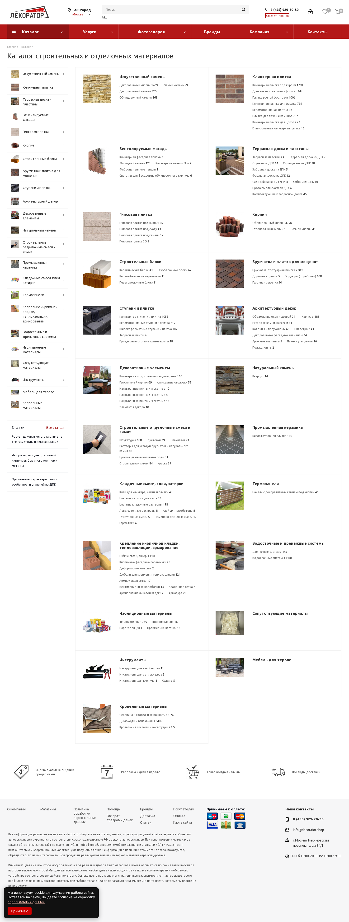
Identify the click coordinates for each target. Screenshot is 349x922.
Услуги (89, 31)
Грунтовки (156, 440)
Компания (259, 31)
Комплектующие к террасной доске (279, 194)
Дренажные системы (269, 551)
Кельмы (169, 680)
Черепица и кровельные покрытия (146, 714)
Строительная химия (136, 463)
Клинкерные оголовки (174, 382)
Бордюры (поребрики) (303, 276)
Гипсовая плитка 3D (134, 241)
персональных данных (26, 902)
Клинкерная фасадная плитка (141, 157)
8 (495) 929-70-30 (284, 10)
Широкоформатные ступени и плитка (148, 329)
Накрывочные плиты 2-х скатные (144, 400)
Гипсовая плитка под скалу (140, 229)
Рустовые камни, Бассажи (272, 322)
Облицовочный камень (138, 97)
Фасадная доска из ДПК (271, 175)
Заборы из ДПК (305, 181)
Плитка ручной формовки (273, 97)
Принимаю (19, 911)
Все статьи (55, 428)
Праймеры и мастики (163, 627)
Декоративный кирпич (138, 85)
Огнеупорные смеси (134, 516)
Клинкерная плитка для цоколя (276, 122)
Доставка (147, 816)
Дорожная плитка (266, 276)
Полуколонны (263, 347)
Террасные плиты (132, 335)
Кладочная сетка (182, 586)
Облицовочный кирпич (272, 222)
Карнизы (310, 316)
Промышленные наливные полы (143, 457)
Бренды (212, 31)
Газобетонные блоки (174, 270)
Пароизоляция (130, 627)
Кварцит (260, 376)
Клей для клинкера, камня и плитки (145, 492)
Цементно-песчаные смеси (176, 516)
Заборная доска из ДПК (270, 169)
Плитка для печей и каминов (275, 116)
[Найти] (243, 9)
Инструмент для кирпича (138, 680)
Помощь (113, 809)
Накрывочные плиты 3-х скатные (143, 394)
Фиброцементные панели (138, 169)
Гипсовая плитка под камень (141, 235)
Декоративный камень (137, 91)
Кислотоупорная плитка (272, 435)
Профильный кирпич (135, 382)
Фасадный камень (135, 163)
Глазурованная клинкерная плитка (278, 128)
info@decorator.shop (308, 830)
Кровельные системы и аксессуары (147, 727)
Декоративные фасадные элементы (279, 335)
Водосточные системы (272, 557)
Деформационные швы (136, 568)
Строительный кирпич (269, 229)
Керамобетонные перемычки (142, 276)
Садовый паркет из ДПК (270, 181)
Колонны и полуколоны (270, 329)
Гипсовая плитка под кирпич (141, 222)
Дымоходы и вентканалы (140, 721)
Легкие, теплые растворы (138, 510)
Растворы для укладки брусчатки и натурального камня (154, 448)
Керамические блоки (136, 270)
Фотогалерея (151, 31)
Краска (164, 463)
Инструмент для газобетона (141, 668)
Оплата (179, 816)
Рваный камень (176, 85)
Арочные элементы (267, 341)
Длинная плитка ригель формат (277, 91)
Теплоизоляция (133, 621)
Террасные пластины (268, 157)
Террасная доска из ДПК (308, 157)
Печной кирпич (303, 229)
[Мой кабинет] (310, 12)
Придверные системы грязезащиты (146, 341)
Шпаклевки (179, 440)
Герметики (128, 523)
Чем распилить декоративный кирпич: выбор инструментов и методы (34, 460)
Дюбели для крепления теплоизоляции (149, 574)
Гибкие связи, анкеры (137, 556)
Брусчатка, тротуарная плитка (277, 270)
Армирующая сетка (135, 580)
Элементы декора (134, 407)
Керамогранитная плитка (272, 109)
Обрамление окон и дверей (274, 316)
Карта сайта (182, 822)
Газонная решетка (267, 282)
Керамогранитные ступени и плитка (147, 322)
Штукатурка (130, 440)
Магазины (48, 809)
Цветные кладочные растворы (143, 504)
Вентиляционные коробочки (141, 586)
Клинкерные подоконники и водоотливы (150, 376)
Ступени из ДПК (265, 163)
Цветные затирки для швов (140, 498)
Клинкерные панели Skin (173, 163)
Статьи (145, 822)
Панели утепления (302, 341)
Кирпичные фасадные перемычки (144, 562)
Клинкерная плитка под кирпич (277, 85)
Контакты (318, 31)
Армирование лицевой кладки (141, 593)
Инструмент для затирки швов (141, 674)
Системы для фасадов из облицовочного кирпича (155, 175)
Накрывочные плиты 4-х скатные (144, 388)
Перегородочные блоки (137, 282)
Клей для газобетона (179, 510)
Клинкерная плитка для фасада (277, 103)
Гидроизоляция (165, 621)
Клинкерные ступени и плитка (143, 316)
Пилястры (304, 329)
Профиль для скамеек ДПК (272, 187)
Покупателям (183, 809)
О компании (16, 809)
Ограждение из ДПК (299, 163)
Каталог (30, 31)
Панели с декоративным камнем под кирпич (285, 492)
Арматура (177, 593)
